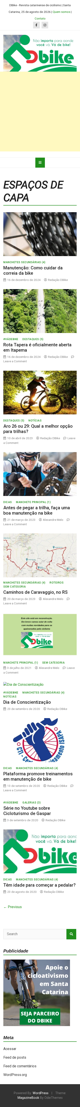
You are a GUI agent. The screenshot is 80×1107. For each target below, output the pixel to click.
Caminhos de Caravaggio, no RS (35, 592)
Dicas (7, 502)
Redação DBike (58, 280)
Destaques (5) (33, 339)
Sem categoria (14, 586)
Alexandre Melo (53, 519)
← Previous (12, 907)
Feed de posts (14, 1057)
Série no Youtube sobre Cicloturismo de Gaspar (27, 810)
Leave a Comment (15, 361)
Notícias (35, 420)
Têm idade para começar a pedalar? (39, 885)
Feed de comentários (19, 1066)
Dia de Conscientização (27, 702)
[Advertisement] (40, 111)
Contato (40, 18)
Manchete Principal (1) (33, 502)
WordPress (40, 1093)
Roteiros (57, 582)
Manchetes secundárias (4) (24, 262)
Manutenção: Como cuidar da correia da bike (33, 270)
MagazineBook (28, 1098)
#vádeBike (10, 339)
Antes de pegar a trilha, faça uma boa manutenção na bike (36, 510)
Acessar (9, 1049)
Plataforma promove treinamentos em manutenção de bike (38, 776)
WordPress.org (15, 1075)
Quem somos (61, 12)
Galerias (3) (31, 802)
